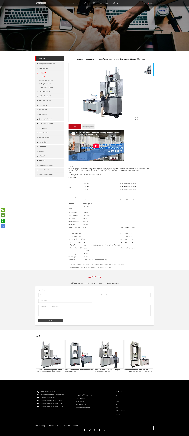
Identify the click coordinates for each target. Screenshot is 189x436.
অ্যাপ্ (75, 126)
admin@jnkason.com (49, 397)
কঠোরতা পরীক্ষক (43, 142)
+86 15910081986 (57, 400)
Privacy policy (40, 426)
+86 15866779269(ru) (58, 406)
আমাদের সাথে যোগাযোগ (104, 3)
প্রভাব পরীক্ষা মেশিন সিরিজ (45, 100)
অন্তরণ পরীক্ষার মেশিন (44, 170)
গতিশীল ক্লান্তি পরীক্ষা (44, 91)
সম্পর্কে (84, 3)
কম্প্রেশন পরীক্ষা (43, 105)
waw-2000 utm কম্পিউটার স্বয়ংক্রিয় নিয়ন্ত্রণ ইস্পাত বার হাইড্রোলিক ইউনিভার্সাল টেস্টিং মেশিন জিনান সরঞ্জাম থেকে (49, 370)
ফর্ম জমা (50, 320)
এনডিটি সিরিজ (42, 147)
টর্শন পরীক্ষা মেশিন (43, 110)
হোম (73, 3)
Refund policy (54, 426)
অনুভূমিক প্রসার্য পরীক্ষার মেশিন (46, 87)
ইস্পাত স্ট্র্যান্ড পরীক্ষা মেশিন (45, 84)
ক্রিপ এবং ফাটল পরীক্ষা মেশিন (45, 119)
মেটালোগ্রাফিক (42, 156)
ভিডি (94, 3)
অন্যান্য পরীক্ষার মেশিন (44, 137)
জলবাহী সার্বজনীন (43, 73)
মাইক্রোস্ (41, 151)
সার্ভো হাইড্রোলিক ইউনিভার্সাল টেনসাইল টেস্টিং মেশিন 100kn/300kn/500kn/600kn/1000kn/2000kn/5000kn (139, 370)
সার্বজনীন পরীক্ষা (42, 58)
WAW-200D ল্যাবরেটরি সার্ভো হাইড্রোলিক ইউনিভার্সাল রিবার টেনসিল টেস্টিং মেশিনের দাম (79, 370)
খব (89, 3)
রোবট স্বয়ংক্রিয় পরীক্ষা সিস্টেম (46, 96)
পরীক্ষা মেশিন (42, 160)
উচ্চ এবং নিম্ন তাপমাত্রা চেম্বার (46, 165)
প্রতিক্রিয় (115, 3)
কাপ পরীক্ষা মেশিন (43, 128)
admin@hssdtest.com (113, 283)
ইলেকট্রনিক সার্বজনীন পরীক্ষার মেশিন (47, 63)
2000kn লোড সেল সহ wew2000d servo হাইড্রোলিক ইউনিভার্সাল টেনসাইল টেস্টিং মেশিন (107, 370)
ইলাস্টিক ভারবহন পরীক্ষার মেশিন (46, 123)
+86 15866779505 (57, 403)
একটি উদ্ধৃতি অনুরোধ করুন (88, 126)
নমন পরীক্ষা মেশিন (43, 114)
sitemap (118, 414)
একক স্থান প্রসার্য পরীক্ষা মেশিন (46, 80)
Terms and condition (70, 426)
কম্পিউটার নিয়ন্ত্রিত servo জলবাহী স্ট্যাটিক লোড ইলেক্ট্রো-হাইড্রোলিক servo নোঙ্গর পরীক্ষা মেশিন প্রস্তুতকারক (99, 264)
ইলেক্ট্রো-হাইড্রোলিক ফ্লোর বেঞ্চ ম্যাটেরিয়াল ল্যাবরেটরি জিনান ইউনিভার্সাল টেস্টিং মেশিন (91, 267)
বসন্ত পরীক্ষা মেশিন (43, 133)
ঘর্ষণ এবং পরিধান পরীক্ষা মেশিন (45, 174)
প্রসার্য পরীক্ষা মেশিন (43, 68)
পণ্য (78, 3)
